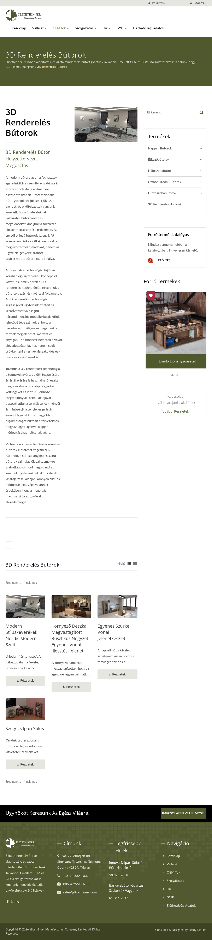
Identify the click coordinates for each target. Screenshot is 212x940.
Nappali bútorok (160, 148)
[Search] (201, 112)
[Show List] (134, 564)
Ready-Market (197, 930)
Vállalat (38, 28)
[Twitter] (12, 902)
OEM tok (60, 28)
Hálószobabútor (159, 170)
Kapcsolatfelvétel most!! (183, 813)
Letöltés (163, 260)
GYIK (121, 28)
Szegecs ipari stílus (25, 728)
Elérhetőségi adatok (148, 28)
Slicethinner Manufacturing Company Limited (58, 929)
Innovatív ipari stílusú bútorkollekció (126, 865)
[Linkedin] (17, 902)
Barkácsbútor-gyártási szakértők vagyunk (126, 888)
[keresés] (149, 3)
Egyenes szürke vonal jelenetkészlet (113, 632)
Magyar (200, 3)
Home (15, 67)
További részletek (175, 411)
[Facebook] (7, 902)
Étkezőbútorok (158, 159)
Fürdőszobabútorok (162, 193)
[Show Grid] (129, 564)
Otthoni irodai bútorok (164, 182)
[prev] (9, 545)
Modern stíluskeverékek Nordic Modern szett (21, 635)
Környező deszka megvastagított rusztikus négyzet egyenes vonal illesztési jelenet (70, 638)
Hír (105, 28)
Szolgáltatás (84, 28)
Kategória (28, 67)
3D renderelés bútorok (52, 67)
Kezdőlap (19, 28)
